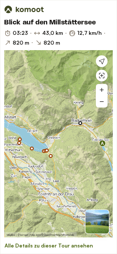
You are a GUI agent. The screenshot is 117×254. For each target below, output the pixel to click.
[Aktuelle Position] (102, 61)
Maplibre (11, 234)
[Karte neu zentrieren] (102, 75)
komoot (24, 234)
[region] (58, 143)
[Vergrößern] (102, 90)
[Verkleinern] (102, 101)
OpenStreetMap (52, 234)
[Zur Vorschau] (97, 221)
